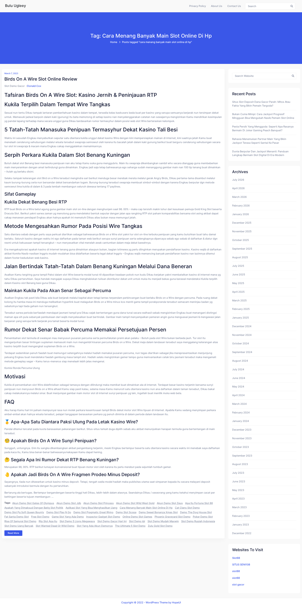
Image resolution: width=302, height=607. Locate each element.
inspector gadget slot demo (103, 516)
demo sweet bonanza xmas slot (158, 512)
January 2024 (240, 421)
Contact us (234, 6)
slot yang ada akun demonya (95, 525)
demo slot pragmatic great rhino (93, 512)
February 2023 (241, 515)
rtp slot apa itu (48, 521)
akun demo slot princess (98, 503)
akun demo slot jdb (68, 503)
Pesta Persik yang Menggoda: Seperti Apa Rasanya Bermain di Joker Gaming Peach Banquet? (263, 128)
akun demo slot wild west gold (135, 503)
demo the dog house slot (196, 512)
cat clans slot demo (187, 507)
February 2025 (241, 309)
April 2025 (238, 291)
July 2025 (238, 265)
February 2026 (241, 205)
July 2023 (238, 472)
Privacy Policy (197, 6)
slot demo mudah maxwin (163, 521)
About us (216, 6)
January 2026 (240, 214)
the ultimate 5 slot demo (130, 525)
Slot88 (236, 557)
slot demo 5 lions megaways (77, 521)
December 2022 (241, 533)
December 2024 (241, 326)
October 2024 (240, 343)
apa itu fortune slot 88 (199, 503)
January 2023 (240, 524)
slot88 (236, 571)
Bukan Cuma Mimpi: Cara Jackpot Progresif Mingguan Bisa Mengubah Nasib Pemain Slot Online (263, 116)
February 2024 (241, 412)
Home (113, 42)
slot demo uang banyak (18, 525)
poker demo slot (203, 516)
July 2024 (238, 369)
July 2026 (238, 179)
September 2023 (242, 455)
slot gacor (238, 584)
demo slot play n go (58, 512)
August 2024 (240, 360)
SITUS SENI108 (241, 564)
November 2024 (242, 334)
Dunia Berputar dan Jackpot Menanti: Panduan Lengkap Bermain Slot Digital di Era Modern (260, 153)
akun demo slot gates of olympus (33, 503)
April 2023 (238, 498)
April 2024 (238, 395)
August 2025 (240, 257)
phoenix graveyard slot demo (172, 516)
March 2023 (239, 507)
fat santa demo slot (16, 516)
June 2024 (238, 378)
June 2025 (238, 274)
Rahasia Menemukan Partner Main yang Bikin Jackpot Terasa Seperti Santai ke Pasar (259, 141)
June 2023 (238, 481)
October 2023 (240, 447)
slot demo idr (137, 521)
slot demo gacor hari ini (112, 521)
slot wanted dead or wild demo (55, 525)
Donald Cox (34, 86)
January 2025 (240, 317)
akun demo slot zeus (170, 503)
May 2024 (238, 386)
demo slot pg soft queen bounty (24, 512)
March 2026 (239, 196)
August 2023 (240, 464)
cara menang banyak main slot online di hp (146, 507)
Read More (13, 533)
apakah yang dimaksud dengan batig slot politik (33, 507)
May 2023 (238, 490)
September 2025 (242, 248)
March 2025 (239, 300)
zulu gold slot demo (160, 525)
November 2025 (242, 231)
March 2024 (239, 403)
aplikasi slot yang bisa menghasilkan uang (91, 507)
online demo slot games (137, 516)
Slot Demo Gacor (14, 86)
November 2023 (242, 438)
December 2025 (241, 222)
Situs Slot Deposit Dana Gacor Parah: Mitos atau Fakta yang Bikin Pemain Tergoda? (261, 103)
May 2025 (238, 283)
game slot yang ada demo (68, 516)
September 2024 (242, 352)
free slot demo (40, 516)
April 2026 (238, 188)
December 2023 (241, 429)
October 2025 (240, 240)
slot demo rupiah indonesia (198, 521)
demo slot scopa (126, 512)
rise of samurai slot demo (20, 521)
